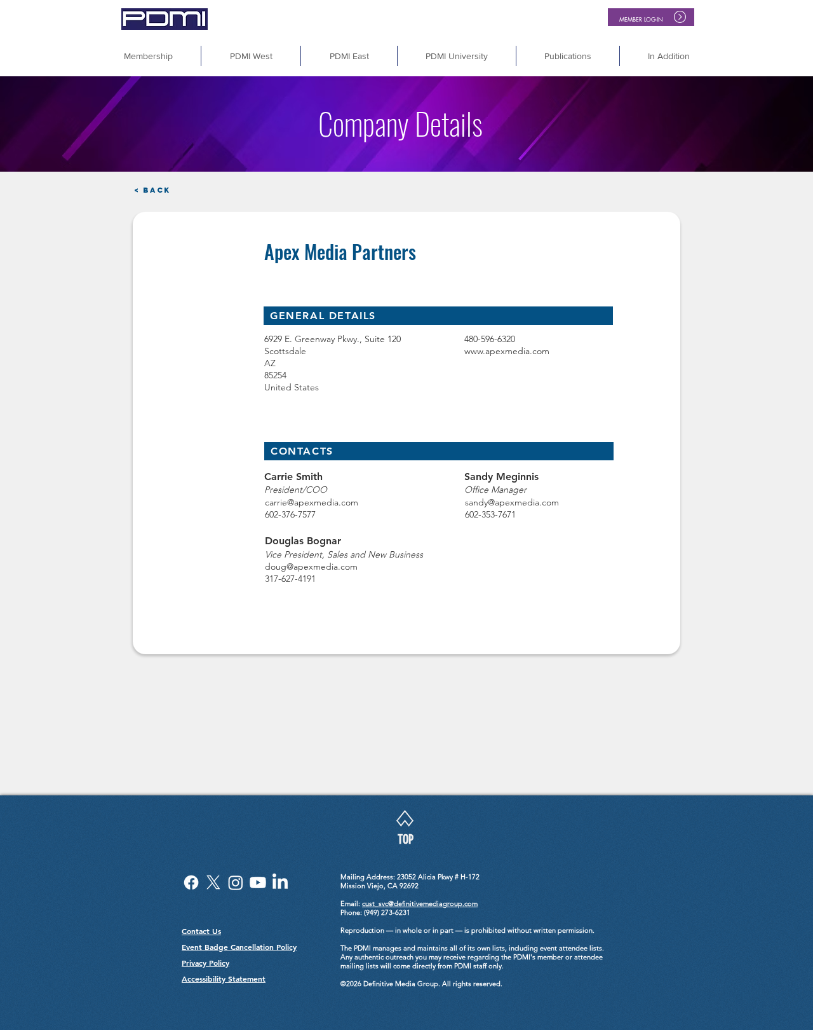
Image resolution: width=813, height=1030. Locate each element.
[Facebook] (191, 882)
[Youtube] (257, 882)
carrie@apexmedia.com (311, 502)
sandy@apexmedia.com (512, 502)
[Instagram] (235, 882)
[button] (669, 56)
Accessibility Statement (223, 978)
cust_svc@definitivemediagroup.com (420, 903)
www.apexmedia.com (506, 351)
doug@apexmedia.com (311, 566)
